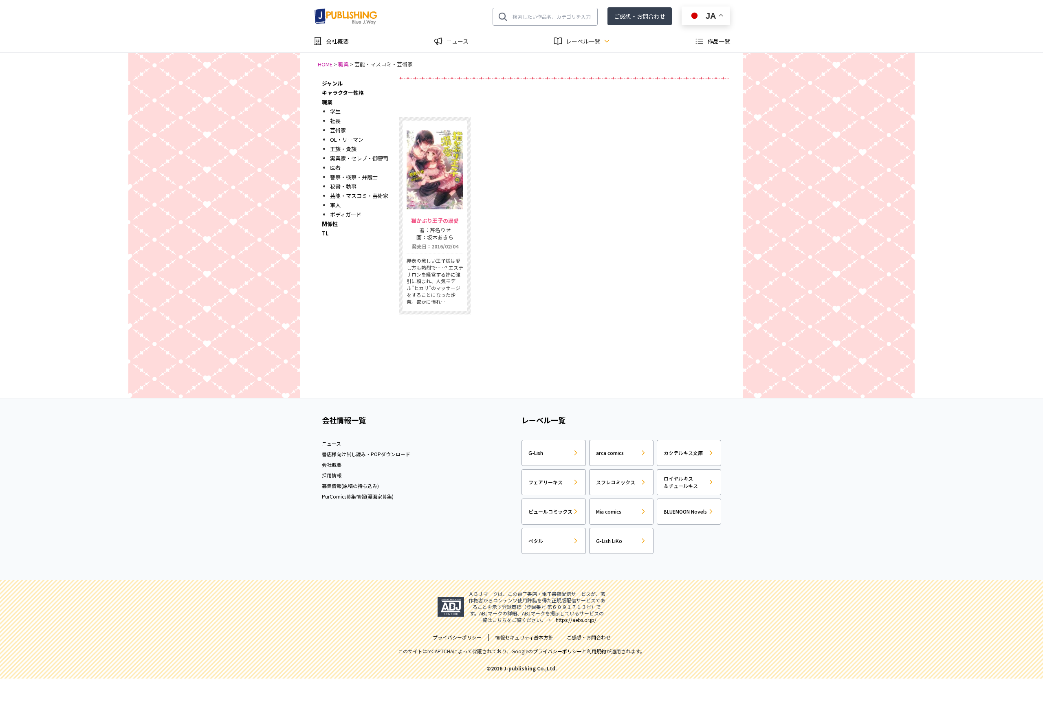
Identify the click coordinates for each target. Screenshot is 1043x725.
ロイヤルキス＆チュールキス (681, 482)
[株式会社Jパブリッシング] (346, 17)
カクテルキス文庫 (683, 452)
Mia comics (608, 511)
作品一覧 (718, 41)
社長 (335, 121)
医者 (335, 167)
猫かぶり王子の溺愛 (435, 220)
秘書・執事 (343, 186)
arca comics (610, 452)
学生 (335, 111)
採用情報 (331, 475)
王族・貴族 (343, 149)
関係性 (330, 224)
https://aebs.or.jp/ (576, 619)
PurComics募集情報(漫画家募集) (358, 496)
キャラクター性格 (343, 93)
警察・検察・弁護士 (354, 177)
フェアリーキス (545, 482)
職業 (343, 64)
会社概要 (337, 41)
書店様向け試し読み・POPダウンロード (366, 453)
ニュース (457, 41)
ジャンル (332, 83)
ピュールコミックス (550, 511)
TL (325, 233)
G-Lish (535, 452)
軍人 (335, 205)
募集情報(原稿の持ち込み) (350, 485)
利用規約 (596, 651)
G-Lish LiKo (609, 540)
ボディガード (345, 214)
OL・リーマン (346, 139)
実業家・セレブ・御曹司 (359, 158)
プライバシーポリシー (557, 651)
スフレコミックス (615, 482)
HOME (325, 64)
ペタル (535, 540)
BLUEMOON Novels (685, 511)
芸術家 (338, 130)
